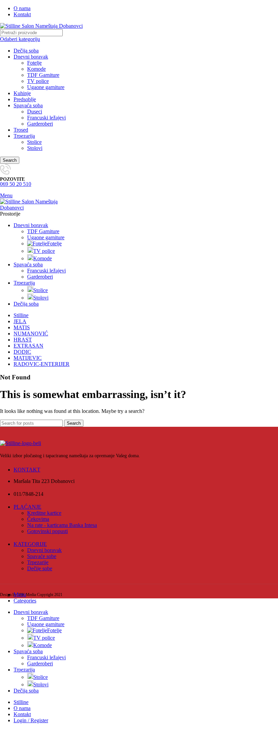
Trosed (21, 130)
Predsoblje (25, 99)
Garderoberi (40, 124)
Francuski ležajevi (46, 117)
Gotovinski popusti (47, 531)
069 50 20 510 (15, 184)
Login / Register (31, 720)
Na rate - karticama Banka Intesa (62, 525)
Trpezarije (37, 562)
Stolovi (34, 148)
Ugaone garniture (45, 87)
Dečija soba (26, 50)
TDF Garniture (43, 75)
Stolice (34, 142)
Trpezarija (24, 136)
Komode (36, 69)
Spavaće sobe (41, 556)
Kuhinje (22, 93)
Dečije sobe (39, 568)
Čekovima (38, 519)
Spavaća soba (28, 105)
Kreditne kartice (44, 513)
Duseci (34, 111)
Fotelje (34, 63)
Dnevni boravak (31, 57)
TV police (38, 81)
